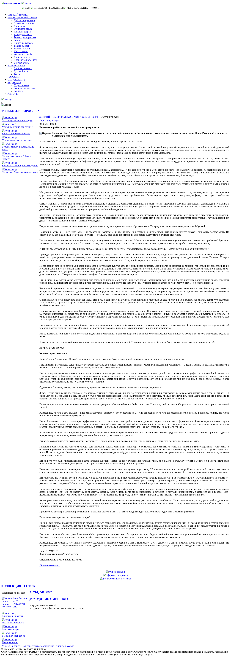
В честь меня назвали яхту (16, 133)
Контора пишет (10, 642)
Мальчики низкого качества (17, 140)
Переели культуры (49, 120)
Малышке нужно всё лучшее (17, 127)
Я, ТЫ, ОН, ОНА (41, 592)
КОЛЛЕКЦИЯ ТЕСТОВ (18, 586)
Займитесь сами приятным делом (20, 165)
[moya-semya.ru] (11, 3)
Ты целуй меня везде (13, 622)
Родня (95, 117)
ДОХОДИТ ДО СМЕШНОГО (49, 598)
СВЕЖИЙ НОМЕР (49, 117)
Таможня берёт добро (13, 635)
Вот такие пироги (11, 629)
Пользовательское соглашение (38, 646)
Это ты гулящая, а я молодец (17, 120)
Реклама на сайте (10, 646)
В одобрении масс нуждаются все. (20, 602)
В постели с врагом (12, 616)
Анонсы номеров (65, 646)
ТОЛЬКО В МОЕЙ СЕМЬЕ (76, 117)
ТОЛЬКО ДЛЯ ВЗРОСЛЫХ (20, 111)
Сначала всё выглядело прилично (20, 172)
